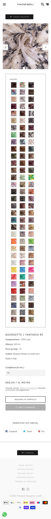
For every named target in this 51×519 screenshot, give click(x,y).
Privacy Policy (25, 469)
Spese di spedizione (28, 388)
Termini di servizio (25, 481)
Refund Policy (25, 473)
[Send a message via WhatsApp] (4, 514)
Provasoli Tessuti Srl (26, 496)
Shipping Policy (25, 477)
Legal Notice (25, 465)
